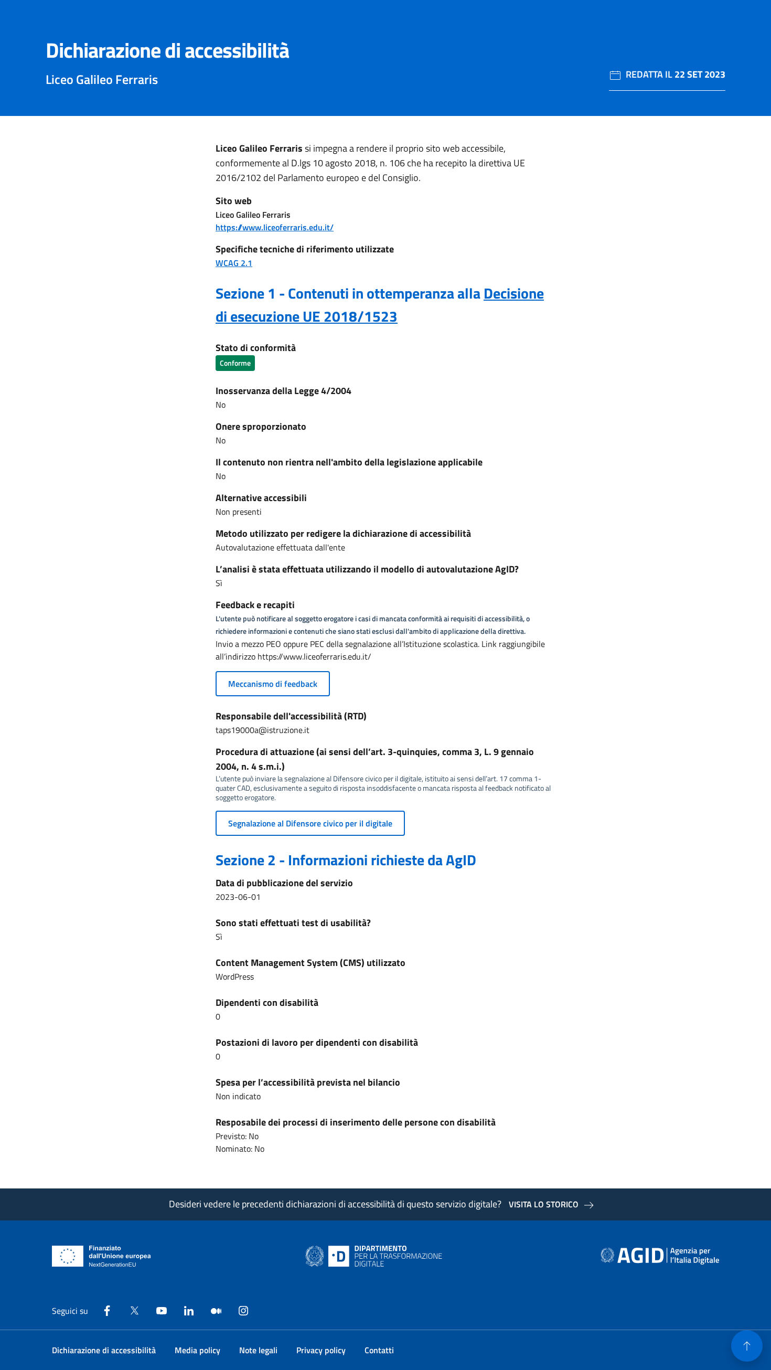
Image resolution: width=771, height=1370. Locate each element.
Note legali (258, 1350)
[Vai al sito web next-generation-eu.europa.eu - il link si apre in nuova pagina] (101, 1256)
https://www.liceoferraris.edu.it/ (275, 227)
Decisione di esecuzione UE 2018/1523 (380, 304)
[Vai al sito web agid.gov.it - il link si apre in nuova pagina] (660, 1256)
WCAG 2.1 (234, 263)
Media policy (197, 1350)
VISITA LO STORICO (544, 1204)
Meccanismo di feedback (272, 683)
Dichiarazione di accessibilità (104, 1350)
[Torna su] (747, 1346)
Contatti (379, 1350)
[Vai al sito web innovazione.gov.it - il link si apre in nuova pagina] (376, 1256)
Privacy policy (321, 1350)
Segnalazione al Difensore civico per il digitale (310, 823)
